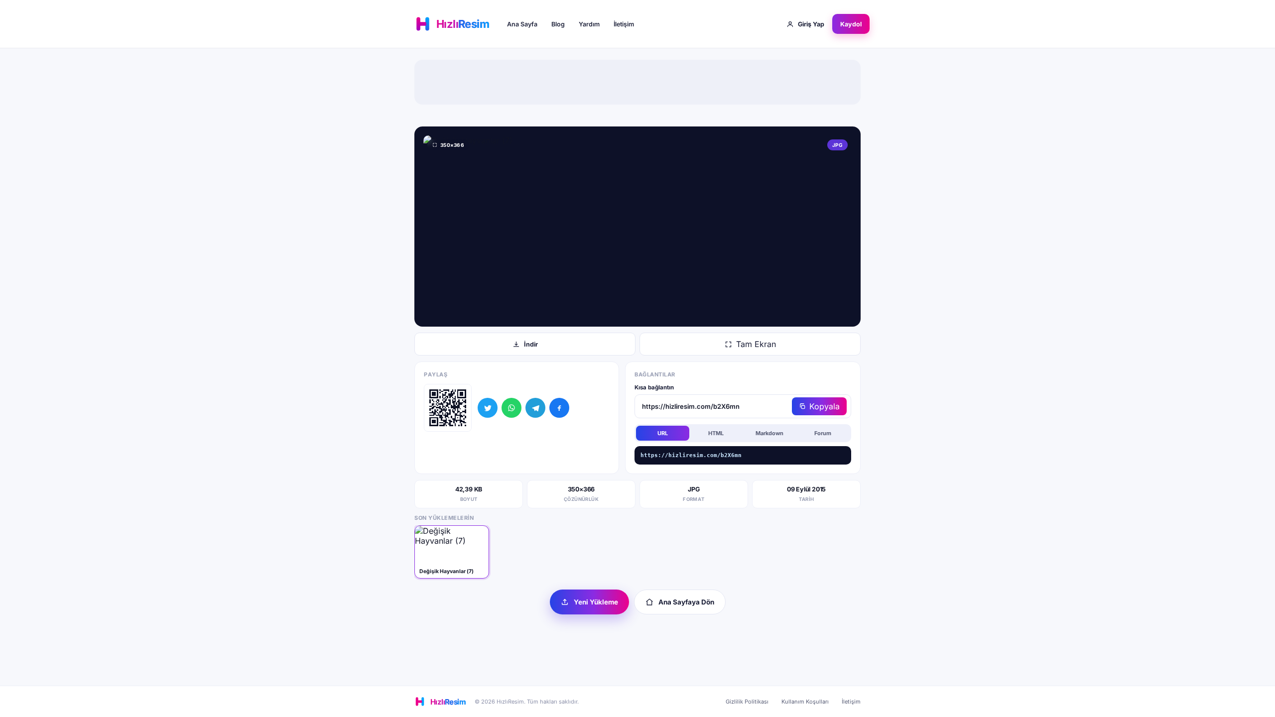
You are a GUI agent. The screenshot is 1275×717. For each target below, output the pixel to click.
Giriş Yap (811, 24)
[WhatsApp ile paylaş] (511, 408)
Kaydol (851, 24)
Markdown (769, 433)
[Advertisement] (637, 82)
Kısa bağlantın (654, 387)
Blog (558, 24)
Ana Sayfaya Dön (686, 602)
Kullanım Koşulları (805, 701)
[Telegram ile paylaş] (535, 408)
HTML (716, 433)
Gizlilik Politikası (747, 701)
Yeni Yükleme (596, 602)
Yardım (589, 24)
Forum (822, 433)
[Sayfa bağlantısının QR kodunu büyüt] (448, 408)
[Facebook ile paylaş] (559, 408)
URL (662, 433)
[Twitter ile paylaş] (488, 408)
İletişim (624, 24)
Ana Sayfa (522, 24)
